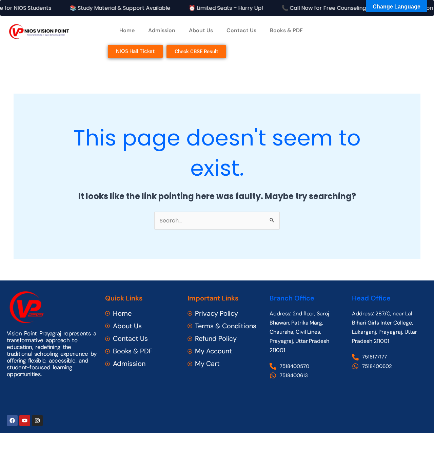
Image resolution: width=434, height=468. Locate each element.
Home (127, 30)
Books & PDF (286, 30)
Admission (161, 30)
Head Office (371, 298)
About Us (201, 30)
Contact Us (241, 30)
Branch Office (292, 298)
